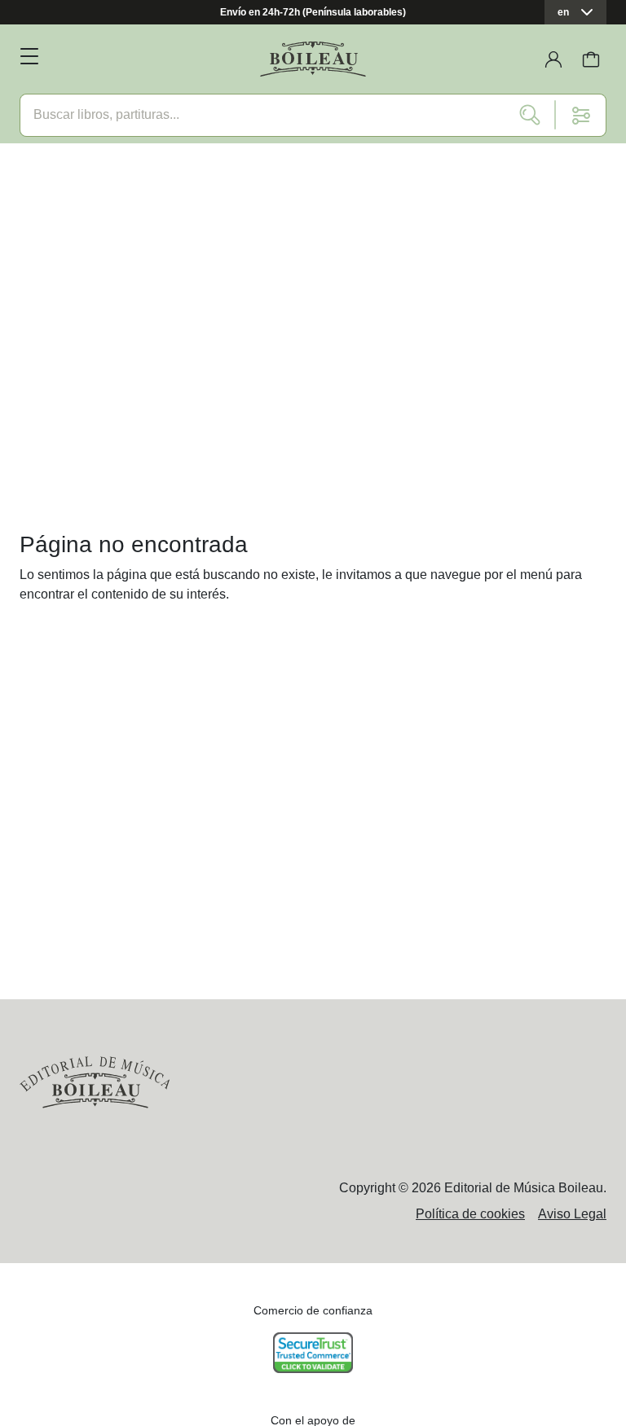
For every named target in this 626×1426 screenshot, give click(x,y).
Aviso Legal (572, 1214)
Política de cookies (470, 1214)
